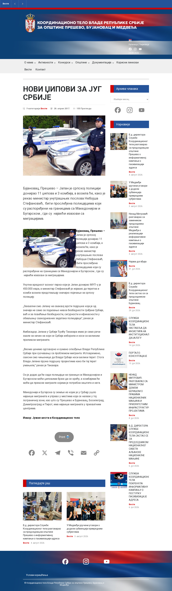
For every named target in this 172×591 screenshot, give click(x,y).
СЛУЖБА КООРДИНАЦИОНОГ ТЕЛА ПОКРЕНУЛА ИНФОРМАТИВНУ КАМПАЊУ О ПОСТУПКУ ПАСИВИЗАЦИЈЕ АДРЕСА (140, 486)
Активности (45, 62)
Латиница (133, 44)
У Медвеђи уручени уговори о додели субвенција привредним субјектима (84, 528)
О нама (28, 62)
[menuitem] (131, 40)
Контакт (40, 69)
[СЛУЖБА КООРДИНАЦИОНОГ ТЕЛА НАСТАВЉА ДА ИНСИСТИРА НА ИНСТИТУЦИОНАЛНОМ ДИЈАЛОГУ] (118, 325)
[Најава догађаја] (118, 268)
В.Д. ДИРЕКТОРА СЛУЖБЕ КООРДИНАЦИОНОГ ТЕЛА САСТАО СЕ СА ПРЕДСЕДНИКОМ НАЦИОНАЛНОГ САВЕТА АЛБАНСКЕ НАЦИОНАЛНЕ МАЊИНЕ (140, 442)
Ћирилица (144, 44)
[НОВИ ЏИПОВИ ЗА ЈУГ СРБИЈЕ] (64, 145)
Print (62, 437)
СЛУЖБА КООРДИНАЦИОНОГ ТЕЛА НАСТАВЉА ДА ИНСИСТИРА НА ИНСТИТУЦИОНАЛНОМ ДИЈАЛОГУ (141, 328)
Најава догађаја (137, 261)
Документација (101, 62)
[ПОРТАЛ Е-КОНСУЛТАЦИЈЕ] (118, 359)
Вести (6, 4)
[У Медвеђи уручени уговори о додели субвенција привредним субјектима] (86, 506)
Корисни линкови (127, 62)
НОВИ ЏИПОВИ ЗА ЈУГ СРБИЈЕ (62, 93)
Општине (81, 62)
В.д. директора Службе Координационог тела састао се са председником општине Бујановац (138, 293)
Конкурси (64, 62)
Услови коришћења (37, 575)
